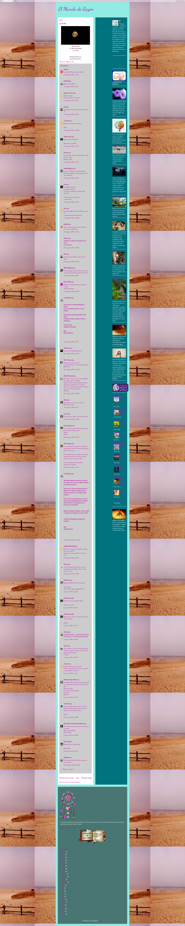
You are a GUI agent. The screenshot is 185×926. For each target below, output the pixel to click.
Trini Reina (66, 121)
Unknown (66, 664)
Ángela (65, 400)
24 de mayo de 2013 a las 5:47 (71, 114)
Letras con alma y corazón (118, 420)
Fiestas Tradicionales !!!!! (122, 469)
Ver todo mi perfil (116, 54)
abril (63, 896)
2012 (63, 908)
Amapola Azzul (68, 136)
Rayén (122, 21)
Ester (65, 254)
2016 (63, 863)
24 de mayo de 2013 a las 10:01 (71, 202)
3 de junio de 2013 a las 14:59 (71, 717)
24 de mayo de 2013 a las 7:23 (71, 146)
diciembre (64, 874)
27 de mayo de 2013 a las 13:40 (71, 419)
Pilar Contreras (67, 360)
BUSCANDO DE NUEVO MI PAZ (122, 424)
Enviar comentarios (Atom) (73, 782)
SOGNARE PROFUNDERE (118, 477)
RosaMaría (66, 757)
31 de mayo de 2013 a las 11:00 (71, 558)
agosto (63, 885)
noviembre (64, 877)
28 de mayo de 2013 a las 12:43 (71, 437)
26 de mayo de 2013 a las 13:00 (71, 369)
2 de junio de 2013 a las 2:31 (70, 673)
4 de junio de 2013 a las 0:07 (71, 751)
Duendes (66, 632)
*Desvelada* (67, 348)
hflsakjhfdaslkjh (117, 501)
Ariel (65, 184)
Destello (116, 489)
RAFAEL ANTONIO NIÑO (121, 412)
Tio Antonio (66, 704)
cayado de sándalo (118, 396)
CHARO (66, 224)
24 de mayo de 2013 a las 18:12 (71, 275)
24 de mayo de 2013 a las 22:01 (71, 291)
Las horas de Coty (122, 434)
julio (63, 888)
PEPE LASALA (68, 268)
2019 (63, 854)
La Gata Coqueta (67, 298)
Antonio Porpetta (118, 500)
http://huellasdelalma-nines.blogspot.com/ (119, 443)
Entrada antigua (86, 777)
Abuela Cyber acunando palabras (118, 465)
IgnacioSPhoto (117, 454)
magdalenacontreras (68, 93)
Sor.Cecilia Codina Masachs (70, 680)
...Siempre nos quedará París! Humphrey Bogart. (119, 401)
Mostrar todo (123, 505)
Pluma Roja (66, 741)
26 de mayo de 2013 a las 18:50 (71, 393)
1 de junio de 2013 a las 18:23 (71, 657)
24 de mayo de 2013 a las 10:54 (71, 218)
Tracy (65, 107)
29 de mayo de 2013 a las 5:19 (71, 467)
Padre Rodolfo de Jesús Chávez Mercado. (74, 723)
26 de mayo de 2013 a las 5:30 (71, 353)
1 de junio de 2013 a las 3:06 (71, 592)
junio (63, 891)
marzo (63, 899)
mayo (63, 894)
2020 (64, 852)
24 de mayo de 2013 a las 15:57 (71, 248)
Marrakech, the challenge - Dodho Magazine (122, 458)
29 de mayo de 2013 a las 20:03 (72, 540)
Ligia (65, 69)
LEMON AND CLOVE (69, 546)
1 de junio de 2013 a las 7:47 (70, 625)
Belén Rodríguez (68, 426)
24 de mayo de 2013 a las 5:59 (71, 130)
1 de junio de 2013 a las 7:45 (70, 607)
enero (63, 905)
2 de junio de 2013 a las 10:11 (70, 697)
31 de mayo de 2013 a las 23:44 (71, 574)
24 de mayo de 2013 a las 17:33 (71, 261)
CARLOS (66, 81)
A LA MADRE (121, 491)
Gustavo (65, 646)
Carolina (66, 564)
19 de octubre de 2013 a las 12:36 (72, 765)
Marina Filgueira (68, 443)
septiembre (64, 882)
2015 (63, 866)
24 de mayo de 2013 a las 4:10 (71, 100)
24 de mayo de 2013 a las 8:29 (71, 178)
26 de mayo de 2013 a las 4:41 (71, 342)
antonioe (66, 414)
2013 (63, 871)
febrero (64, 902)
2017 (63, 860)
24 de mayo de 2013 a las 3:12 (71, 86)
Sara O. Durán (67, 282)
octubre (64, 880)
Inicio (77, 777)
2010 (63, 914)
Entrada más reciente (66, 777)
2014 (63, 869)
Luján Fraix (116, 432)
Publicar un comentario (67, 769)
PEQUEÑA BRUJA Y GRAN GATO (122, 482)
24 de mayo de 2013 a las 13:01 (71, 232)
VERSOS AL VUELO (119, 409)
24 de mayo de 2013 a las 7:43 (71, 162)
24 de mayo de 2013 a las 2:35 (71, 75)
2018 (63, 857)
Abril (65, 208)
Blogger (100, 921)
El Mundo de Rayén (76, 9)
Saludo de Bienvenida (122, 446)
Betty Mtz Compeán (68, 376)
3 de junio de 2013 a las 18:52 (71, 735)
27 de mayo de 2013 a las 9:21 (71, 407)
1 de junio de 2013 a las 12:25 (71, 639)
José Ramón (67, 580)
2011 (63, 911)
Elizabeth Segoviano (68, 168)
